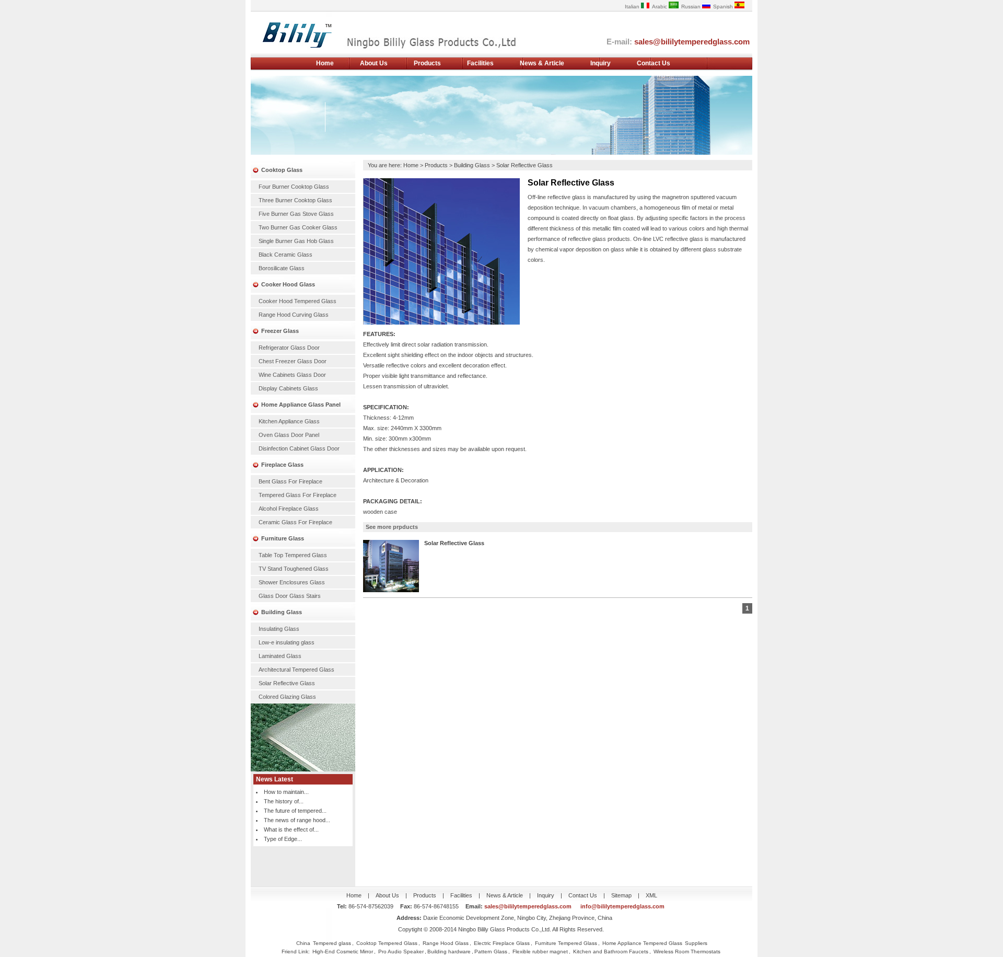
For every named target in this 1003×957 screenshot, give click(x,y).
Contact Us (653, 63)
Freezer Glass (280, 331)
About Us (374, 63)
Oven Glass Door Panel (289, 435)
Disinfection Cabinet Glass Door (299, 448)
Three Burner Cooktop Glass (295, 200)
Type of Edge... (283, 839)
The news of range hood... (297, 820)
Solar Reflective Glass (287, 683)
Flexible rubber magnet (540, 951)
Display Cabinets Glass (288, 388)
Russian (691, 6)
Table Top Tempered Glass (293, 555)
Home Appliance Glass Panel (301, 404)
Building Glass (281, 612)
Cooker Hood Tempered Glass (297, 301)
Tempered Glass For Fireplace (297, 495)
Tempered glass (332, 943)
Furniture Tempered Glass (566, 943)
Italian (633, 6)
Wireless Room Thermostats (687, 951)
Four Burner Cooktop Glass (294, 186)
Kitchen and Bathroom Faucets (610, 951)
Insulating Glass (279, 629)
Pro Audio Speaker (401, 951)
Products (427, 63)
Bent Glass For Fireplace (290, 481)
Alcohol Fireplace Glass (289, 508)
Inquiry (600, 63)
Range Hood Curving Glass (294, 315)
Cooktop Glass (281, 170)
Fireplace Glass (282, 465)
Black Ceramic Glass (285, 254)
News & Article (542, 63)
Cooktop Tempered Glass (386, 943)
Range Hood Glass (446, 943)
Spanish (723, 6)
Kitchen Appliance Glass (289, 421)
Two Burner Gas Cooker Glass (298, 227)
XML (651, 895)
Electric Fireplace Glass (502, 943)
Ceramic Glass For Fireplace (295, 522)
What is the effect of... (291, 829)
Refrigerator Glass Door (289, 347)
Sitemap (621, 895)
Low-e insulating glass (286, 642)
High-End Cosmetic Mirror (342, 951)
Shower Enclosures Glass (292, 582)
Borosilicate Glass (282, 268)
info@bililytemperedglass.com (622, 906)
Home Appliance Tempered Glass (642, 943)
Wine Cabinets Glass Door (292, 375)
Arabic (660, 6)
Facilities (480, 63)
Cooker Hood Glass (288, 284)
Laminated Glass (280, 656)
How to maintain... (286, 792)
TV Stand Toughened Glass (294, 569)
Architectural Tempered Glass (296, 669)
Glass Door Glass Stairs (290, 596)
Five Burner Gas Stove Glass (296, 214)
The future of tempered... (295, 811)
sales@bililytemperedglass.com (692, 41)
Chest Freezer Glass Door (292, 361)
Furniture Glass (282, 538)
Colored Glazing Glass (287, 697)
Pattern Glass (490, 951)
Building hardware (449, 951)
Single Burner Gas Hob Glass (296, 241)
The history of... (284, 801)
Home (325, 63)
